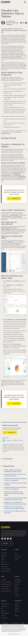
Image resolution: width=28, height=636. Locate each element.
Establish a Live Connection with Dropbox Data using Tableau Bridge (14, 507)
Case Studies (4, 606)
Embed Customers (5, 586)
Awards (16, 586)
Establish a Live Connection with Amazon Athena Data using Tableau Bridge (14, 493)
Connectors (3, 579)
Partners (17, 591)
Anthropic (17, 604)
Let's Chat (5, 543)
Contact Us (17, 595)
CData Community (5, 604)
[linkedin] (2, 539)
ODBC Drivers (4, 552)
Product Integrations (5, 581)
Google (16, 608)
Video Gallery (4, 617)
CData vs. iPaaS (4, 588)
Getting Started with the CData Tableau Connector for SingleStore (15, 488)
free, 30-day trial (11, 384)
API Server (3, 562)
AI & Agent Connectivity (6, 584)
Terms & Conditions (5, 623)
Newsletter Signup (5, 613)
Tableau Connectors (5, 571)
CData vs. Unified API (5, 591)
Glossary (3, 615)
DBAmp (16, 559)
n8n (15, 613)
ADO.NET (3, 557)
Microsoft (17, 610)
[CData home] (7, 2)
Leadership (17, 588)
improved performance (11, 101)
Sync (16, 552)
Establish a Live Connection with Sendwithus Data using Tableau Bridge (15, 503)
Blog (2, 608)
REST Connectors (5, 564)
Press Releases (18, 581)
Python (2, 559)
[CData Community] (11, 539)
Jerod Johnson (10, 21)
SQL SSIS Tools (18, 557)
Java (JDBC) (4, 555)
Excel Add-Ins (4, 566)
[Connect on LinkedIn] (26, 23)
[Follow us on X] (23, 23)
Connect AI (17, 555)
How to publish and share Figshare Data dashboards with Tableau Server (15, 498)
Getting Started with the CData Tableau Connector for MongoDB (15, 479)
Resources (3, 610)
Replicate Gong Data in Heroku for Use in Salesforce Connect (15, 475)
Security (22, 623)
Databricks (17, 606)
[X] (5, 539)
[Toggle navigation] (24, 2)
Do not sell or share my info (14, 634)
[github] (8, 539)
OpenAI (16, 615)
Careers (16, 593)
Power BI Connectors (5, 569)
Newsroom (17, 584)
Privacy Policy (15, 623)
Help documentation (19, 172)
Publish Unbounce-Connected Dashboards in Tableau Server (12, 470)
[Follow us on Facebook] (21, 23)
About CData (18, 579)
